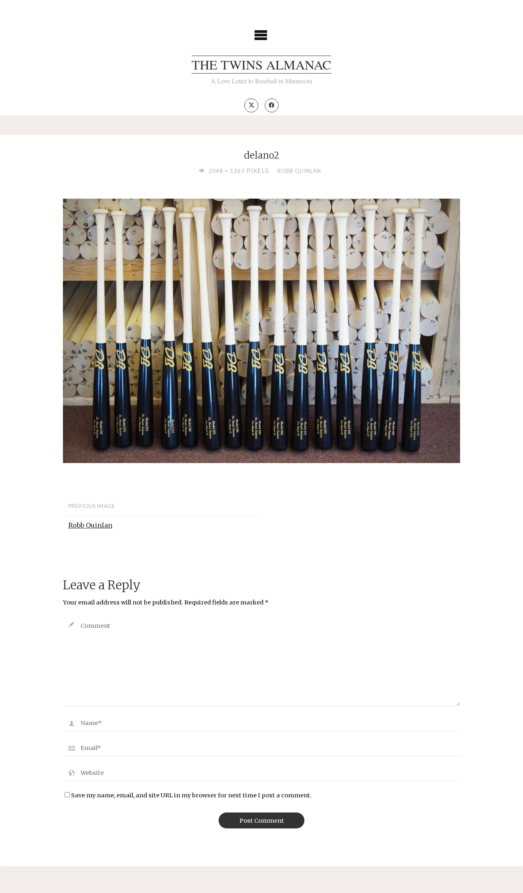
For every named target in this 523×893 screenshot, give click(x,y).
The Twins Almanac (261, 64)
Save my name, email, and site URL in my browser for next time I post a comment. (191, 795)
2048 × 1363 (227, 171)
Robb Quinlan (299, 171)
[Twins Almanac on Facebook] (272, 105)
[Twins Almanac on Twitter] (251, 105)
